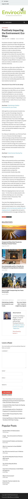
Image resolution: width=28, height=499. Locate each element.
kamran (13, 38)
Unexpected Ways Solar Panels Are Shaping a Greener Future (12, 242)
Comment (5, 351)
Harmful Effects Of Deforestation (11, 430)
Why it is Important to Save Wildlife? (12, 446)
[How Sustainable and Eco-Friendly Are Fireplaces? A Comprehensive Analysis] (14, 257)
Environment (5, 27)
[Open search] (24, 22)
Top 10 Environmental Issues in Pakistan (13, 451)
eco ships (9, 216)
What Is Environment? (8, 475)
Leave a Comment (20, 38)
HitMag (17, 497)
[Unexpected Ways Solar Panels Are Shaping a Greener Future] (14, 233)
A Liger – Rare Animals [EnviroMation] (12, 436)
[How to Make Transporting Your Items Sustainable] (14, 281)
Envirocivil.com (14, 494)
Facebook (17, 324)
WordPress (10, 497)
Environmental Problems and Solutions (13, 441)
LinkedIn (15, 326)
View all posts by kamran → (17, 332)
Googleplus (21, 326)
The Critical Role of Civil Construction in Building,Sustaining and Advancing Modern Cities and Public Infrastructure (14, 400)
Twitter (22, 324)
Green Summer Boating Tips (15, 153)
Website (4, 384)
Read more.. (16, 328)
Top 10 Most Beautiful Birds (10, 463)
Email (4, 377)
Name (4, 371)
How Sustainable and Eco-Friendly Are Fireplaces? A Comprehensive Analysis (13, 267)
